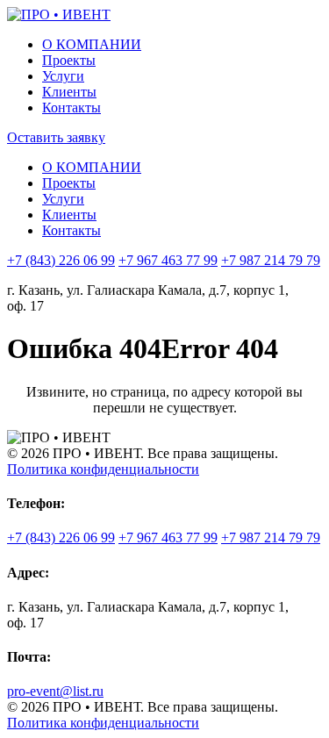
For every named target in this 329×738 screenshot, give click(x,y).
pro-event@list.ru (55, 691)
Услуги (63, 75)
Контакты (71, 107)
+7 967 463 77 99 (168, 260)
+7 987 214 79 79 (270, 260)
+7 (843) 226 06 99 (61, 260)
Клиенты (69, 91)
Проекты (69, 60)
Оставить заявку (56, 137)
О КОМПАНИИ (91, 44)
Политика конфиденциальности (103, 469)
